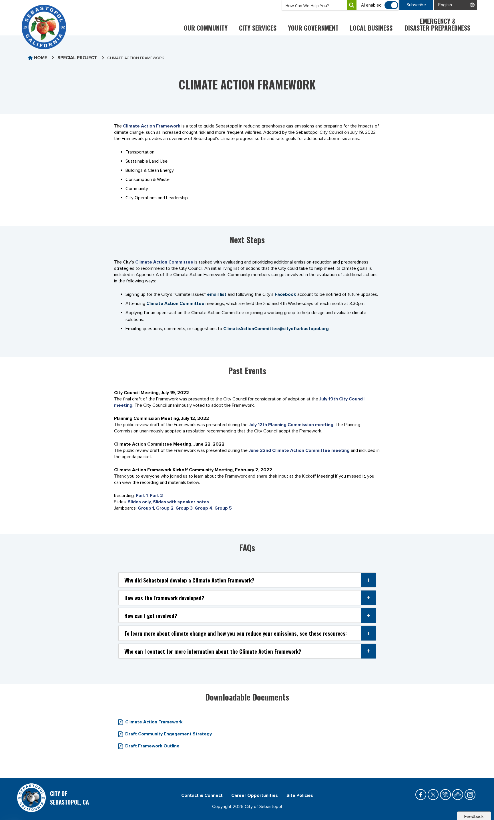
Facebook (285, 294)
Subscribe (416, 5)
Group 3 (184, 508)
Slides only (139, 502)
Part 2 (156, 495)
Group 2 (165, 508)
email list (216, 294)
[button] (247, 579)
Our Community (206, 27)
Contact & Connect (202, 795)
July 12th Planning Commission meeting (291, 425)
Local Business (371, 27)
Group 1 (146, 508)
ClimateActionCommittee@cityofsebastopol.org (276, 329)
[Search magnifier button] (351, 5)
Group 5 (223, 508)
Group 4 (203, 508)
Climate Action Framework (151, 126)
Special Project (77, 58)
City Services (257, 27)
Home (40, 58)
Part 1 (142, 495)
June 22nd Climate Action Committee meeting (299, 450)
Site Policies (299, 795)
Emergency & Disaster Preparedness (437, 24)
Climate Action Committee (164, 262)
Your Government (313, 27)
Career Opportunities (254, 795)
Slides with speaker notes (181, 502)
